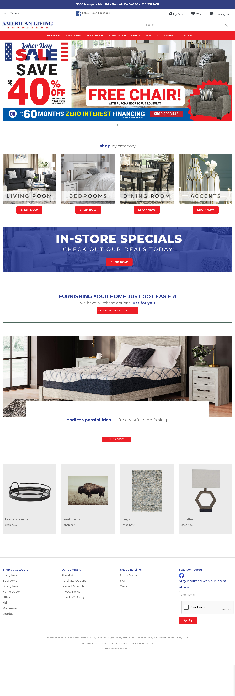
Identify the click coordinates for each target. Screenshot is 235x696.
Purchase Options (73, 580)
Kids (148, 35)
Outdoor (185, 35)
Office (135, 35)
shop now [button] (116, 439)
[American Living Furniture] (27, 25)
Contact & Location (74, 586)
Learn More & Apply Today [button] (117, 310)
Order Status (129, 575)
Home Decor (117, 35)
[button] (178, 14)
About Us (67, 575)
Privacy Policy (70, 591)
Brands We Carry (72, 597)
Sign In (125, 580)
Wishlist (125, 586)
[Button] (227, 25)
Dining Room (94, 35)
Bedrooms (73, 35)
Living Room (52, 35)
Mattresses (164, 35)
